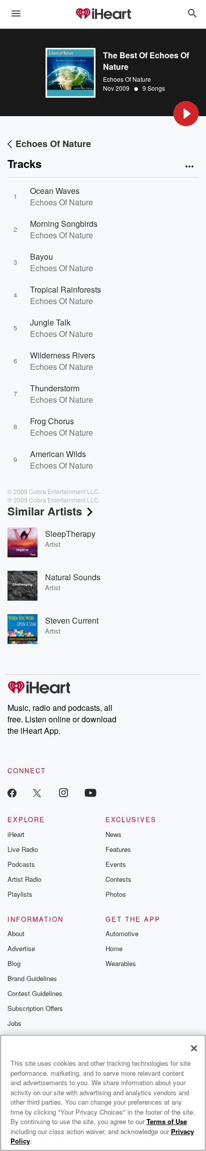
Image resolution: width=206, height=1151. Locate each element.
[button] (186, 113)
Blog (14, 963)
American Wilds (58, 454)
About (16, 933)
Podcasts (21, 864)
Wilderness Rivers (62, 355)
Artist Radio (25, 879)
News (114, 834)
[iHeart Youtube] (90, 792)
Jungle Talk (50, 322)
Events (116, 864)
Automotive (122, 933)
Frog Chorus (52, 421)
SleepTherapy (70, 533)
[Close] (194, 1048)
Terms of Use (166, 1121)
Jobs (15, 1023)
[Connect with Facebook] (12, 792)
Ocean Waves (55, 190)
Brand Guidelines (32, 978)
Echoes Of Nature (127, 79)
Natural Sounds (72, 577)
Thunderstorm (55, 388)
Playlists (20, 894)
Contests (119, 879)
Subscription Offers (35, 1008)
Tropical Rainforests (65, 289)
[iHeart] (103, 14)
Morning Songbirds (64, 223)
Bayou (41, 256)
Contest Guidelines (35, 993)
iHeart (16, 834)
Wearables (121, 963)
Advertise (21, 948)
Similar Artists (45, 511)
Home (114, 948)
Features (118, 849)
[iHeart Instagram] (63, 792)
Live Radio (23, 849)
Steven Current (71, 620)
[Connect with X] (37, 792)
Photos (116, 894)
